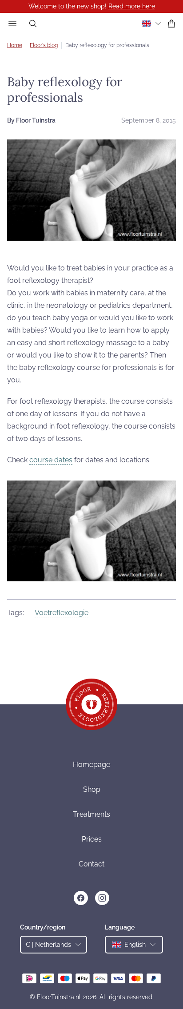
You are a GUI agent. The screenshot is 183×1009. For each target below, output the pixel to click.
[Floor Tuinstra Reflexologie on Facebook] (81, 898)
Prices (92, 839)
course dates (50, 460)
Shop (91, 789)
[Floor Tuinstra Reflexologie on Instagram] (102, 898)
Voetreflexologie (61, 612)
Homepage (91, 764)
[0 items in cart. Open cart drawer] (171, 23)
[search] (33, 23)
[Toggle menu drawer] (12, 23)
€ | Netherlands (48, 944)
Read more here (131, 6)
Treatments (91, 814)
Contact (91, 864)
